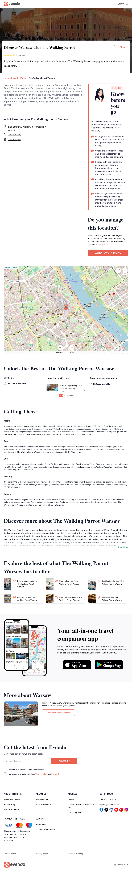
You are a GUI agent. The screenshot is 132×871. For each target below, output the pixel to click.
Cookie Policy (41, 774)
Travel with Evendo (12, 800)
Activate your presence (108, 253)
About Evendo (42, 800)
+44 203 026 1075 (108, 800)
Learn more (103, 244)
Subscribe (64, 761)
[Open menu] (127, 4)
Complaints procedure (45, 829)
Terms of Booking (75, 853)
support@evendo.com (109, 804)
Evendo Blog (9, 804)
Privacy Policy (57, 774)
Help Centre (41, 824)
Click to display (14, 134)
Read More (123, 547)
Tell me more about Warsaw (58, 713)
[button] (66, 307)
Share (122, 47)
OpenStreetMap (12, 267)
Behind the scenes (44, 804)
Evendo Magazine (11, 809)
